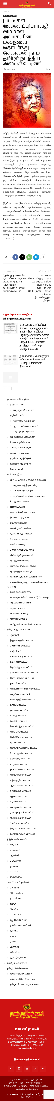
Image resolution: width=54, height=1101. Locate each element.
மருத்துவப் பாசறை (20, 560)
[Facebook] (15, 257)
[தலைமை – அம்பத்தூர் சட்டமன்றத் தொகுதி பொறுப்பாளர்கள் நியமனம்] (10, 360)
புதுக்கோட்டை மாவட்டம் (22, 785)
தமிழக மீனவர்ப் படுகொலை (24, 984)
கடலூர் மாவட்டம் (18, 764)
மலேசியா (15, 952)
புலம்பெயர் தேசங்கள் (18, 882)
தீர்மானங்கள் (17, 469)
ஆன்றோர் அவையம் (21, 533)
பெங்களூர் (15, 861)
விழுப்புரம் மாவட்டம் (20, 694)
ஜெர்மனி (14, 887)
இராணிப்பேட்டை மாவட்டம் (24, 672)
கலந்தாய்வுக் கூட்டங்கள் (22, 512)
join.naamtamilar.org (27, 1048)
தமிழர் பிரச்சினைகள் (18, 968)
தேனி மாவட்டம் (18, 801)
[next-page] (10, 388)
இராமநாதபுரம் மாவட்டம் (22, 812)
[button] (50, 4)
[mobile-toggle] (5, 4)
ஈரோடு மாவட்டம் (18, 715)
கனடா (13, 904)
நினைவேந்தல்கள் (20, 517)
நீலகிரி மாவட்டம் (18, 721)
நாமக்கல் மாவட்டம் (19, 710)
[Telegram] (36, 257)
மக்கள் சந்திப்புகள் (19, 453)
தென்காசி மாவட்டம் (20, 823)
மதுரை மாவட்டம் (18, 796)
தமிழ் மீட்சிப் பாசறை (20, 592)
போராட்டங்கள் (17, 507)
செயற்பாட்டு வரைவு (39, 1086)
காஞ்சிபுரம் (15, 651)
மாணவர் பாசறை (19, 613)
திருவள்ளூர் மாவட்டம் (21, 640)
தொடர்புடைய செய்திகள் (17, 314)
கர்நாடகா (14, 844)
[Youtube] (43, 1069)
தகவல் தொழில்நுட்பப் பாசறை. (26, 577)
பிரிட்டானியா (16, 893)
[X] (22, 257)
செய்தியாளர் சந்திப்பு (21, 447)
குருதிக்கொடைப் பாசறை (23, 566)
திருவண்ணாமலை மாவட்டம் (25, 689)
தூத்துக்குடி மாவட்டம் (20, 818)
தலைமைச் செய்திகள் (18, 399)
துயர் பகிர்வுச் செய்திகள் (22, 437)
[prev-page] (5, 388)
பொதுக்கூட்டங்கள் (19, 501)
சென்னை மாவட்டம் (20, 646)
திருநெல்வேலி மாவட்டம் (23, 828)
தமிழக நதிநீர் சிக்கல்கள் (22, 979)
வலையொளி (10, 1086)
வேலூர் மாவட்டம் (19, 662)
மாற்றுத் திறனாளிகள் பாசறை (25, 624)
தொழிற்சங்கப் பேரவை (22, 550)
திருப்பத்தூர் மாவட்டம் (21, 667)
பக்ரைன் (14, 947)
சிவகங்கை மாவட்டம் (20, 791)
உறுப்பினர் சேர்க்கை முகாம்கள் (29, 496)
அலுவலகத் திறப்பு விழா (25, 485)
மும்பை (14, 866)
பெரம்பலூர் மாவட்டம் (21, 753)
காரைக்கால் (16, 877)
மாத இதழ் (23, 1086)
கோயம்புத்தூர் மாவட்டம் (22, 726)
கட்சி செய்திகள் (10, 16)
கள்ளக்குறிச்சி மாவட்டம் (22, 699)
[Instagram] (19, 1069)
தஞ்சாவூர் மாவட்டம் (20, 780)
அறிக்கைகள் (17, 404)
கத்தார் (13, 936)
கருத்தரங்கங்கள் (18, 523)
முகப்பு (6, 11)
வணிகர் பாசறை (18, 619)
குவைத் (14, 931)
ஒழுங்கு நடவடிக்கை (23, 431)
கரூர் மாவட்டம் (17, 742)
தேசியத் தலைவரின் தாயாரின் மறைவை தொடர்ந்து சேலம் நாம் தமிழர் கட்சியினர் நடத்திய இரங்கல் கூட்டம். (14, 283)
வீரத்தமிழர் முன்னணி (21, 555)
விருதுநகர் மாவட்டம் (20, 807)
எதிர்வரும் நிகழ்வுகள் (24, 421)
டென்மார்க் (15, 914)
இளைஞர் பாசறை (19, 539)
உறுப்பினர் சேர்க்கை (19, 1079)
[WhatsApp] (29, 257)
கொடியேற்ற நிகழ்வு (23, 490)
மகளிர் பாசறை (18, 544)
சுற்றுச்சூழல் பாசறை (21, 571)
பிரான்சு (14, 909)
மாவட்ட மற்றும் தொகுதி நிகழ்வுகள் (28, 480)
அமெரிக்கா (16, 898)
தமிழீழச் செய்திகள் (17, 963)
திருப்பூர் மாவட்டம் (19, 732)
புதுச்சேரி (15, 635)
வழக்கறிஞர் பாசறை (20, 602)
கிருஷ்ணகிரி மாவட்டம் (22, 678)
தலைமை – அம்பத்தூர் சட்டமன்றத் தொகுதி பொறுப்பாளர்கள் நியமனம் (34, 361)
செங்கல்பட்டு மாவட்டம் (21, 656)
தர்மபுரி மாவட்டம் (18, 683)
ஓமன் (13, 941)
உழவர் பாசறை (17, 608)
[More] (43, 257)
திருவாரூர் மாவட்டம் (20, 775)
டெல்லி (14, 871)
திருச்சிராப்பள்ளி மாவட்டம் (23, 748)
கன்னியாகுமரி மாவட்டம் (22, 834)
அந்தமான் (15, 850)
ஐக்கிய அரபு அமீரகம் (20, 925)
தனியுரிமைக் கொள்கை (27, 1089)
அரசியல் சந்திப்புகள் (21, 458)
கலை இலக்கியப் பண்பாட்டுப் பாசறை (29, 597)
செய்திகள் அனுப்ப (34, 1083)
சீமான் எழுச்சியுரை (20, 442)
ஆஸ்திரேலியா (18, 957)
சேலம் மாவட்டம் (18, 705)
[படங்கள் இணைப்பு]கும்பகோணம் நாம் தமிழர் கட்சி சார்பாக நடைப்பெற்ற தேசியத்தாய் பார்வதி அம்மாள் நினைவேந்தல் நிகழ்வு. (39, 288)
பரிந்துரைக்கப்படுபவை (17, 318)
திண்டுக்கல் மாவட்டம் (21, 737)
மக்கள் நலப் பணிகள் (21, 528)
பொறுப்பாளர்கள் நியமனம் (24, 426)
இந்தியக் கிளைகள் (17, 839)
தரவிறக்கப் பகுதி (16, 1083)
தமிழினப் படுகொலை (21, 974)
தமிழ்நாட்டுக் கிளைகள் (18, 629)
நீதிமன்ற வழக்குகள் (20, 464)
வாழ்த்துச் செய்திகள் (23, 410)
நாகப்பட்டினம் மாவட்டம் (22, 769)
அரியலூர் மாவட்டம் (20, 758)
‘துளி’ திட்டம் (36, 1079)
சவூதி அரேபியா (18, 920)
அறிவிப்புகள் (17, 415)
